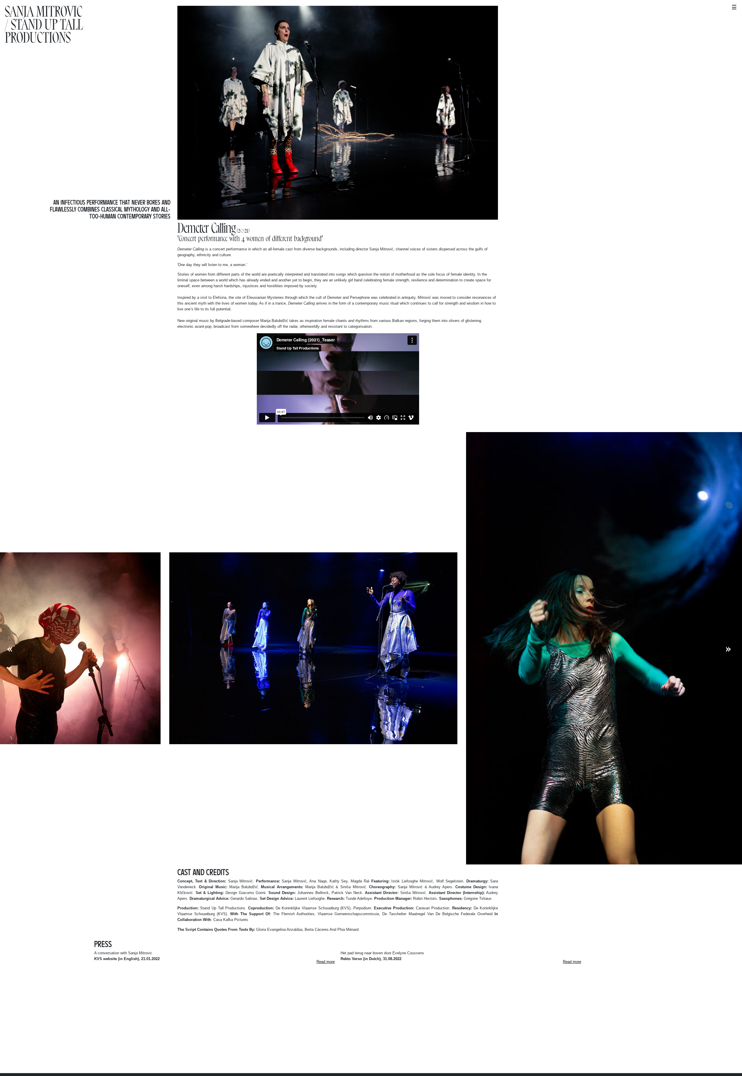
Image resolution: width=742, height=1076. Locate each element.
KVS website (105, 959)
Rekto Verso (351, 959)
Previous (9, 648)
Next (728, 648)
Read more (326, 962)
